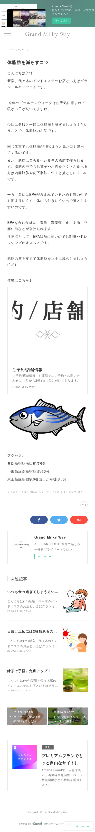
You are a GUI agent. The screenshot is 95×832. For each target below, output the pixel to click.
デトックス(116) (56, 491)
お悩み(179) (37, 491)
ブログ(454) (76, 491)
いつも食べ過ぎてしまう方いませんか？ (40, 591)
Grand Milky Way (47, 34)
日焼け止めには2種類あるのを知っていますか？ (46, 631)
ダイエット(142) (17, 491)
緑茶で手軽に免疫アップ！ (29, 670)
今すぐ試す (61, 20)
